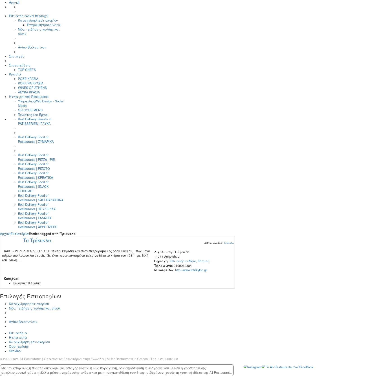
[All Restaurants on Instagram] (253, 366)
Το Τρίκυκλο (37, 240)
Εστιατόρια (20, 233)
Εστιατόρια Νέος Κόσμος (189, 261)
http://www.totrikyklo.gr (191, 270)
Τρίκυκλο (229, 243)
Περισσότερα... (140, 262)
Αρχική (5, 233)
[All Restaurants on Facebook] (287, 366)
